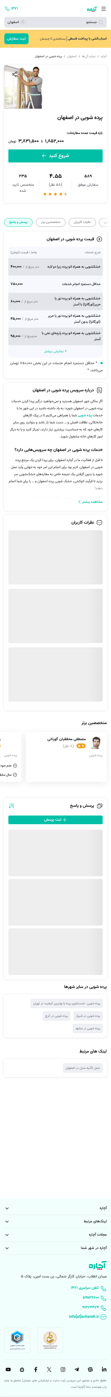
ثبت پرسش (53, 820)
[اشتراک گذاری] (14, 74)
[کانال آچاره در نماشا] (21, 1369)
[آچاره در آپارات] (89, 1369)
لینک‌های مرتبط (95, 1221)
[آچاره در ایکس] (49, 1369)
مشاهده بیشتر (92, 502)
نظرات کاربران (82, 222)
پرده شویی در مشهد (87, 1028)
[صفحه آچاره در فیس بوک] (35, 1369)
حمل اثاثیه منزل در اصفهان (82, 1067)
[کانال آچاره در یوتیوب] (7, 1369)
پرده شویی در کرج (56, 1015)
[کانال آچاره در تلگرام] (76, 1369)
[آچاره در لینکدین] (103, 1369)
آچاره (104, 56)
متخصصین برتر (50, 222)
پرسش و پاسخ (18, 222)
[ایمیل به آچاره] (55, 1317)
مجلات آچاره (98, 1235)
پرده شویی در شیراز (88, 1015)
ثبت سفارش (16, 39)
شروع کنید (58, 156)
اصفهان (72, 56)
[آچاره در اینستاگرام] (62, 1369)
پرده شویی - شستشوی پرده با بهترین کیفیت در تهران (66, 1003)
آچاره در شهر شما (94, 1248)
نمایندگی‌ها (89, 56)
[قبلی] (106, 222)
